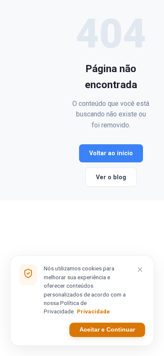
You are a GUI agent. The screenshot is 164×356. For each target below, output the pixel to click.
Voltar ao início (111, 153)
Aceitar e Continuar (107, 329)
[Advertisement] (42, 100)
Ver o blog (111, 177)
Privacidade (93, 311)
